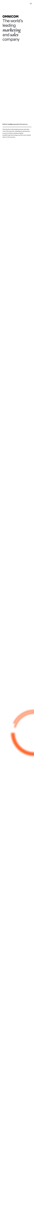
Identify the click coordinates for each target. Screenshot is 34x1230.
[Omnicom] (15, 4)
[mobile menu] (30, 3)
